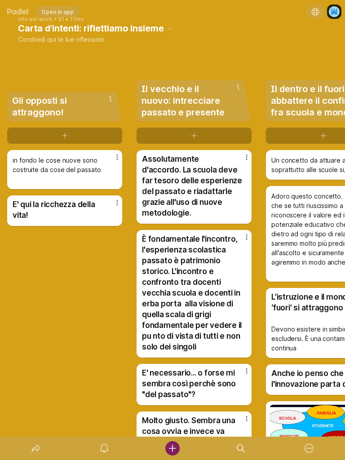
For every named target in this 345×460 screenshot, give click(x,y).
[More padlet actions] (309, 448)
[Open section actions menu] (110, 99)
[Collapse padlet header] (170, 28)
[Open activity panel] (104, 448)
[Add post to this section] (64, 136)
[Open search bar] (241, 448)
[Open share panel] (36, 448)
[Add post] (172, 448)
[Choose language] (315, 11)
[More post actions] (111, 160)
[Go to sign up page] (334, 11)
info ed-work (35, 19)
